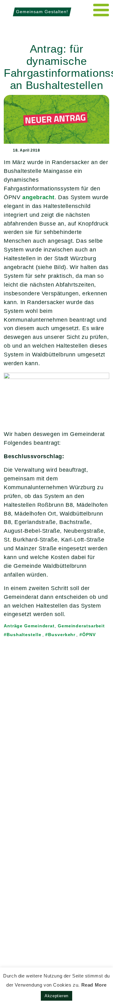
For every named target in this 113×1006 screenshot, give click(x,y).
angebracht (38, 197)
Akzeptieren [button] (56, 995)
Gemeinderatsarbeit (81, 625)
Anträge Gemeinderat (29, 625)
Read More (94, 985)
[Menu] (101, 10)
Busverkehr (61, 634)
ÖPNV (89, 634)
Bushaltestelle (24, 634)
